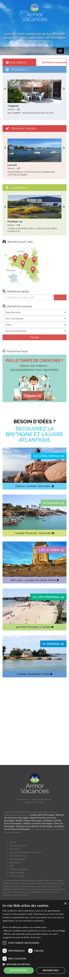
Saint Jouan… (17, 580)
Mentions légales (17, 872)
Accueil (12, 842)
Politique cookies (17, 876)
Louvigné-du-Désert (36, 580)
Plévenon (20, 486)
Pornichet (32, 627)
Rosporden (45, 533)
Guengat (19, 533)
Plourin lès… (31, 533)
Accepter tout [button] (18, 970)
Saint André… (44, 486)
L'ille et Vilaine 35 (51, 550)
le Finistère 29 (53, 503)
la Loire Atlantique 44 (48, 597)
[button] (34, 964)
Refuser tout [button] (51, 970)
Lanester (21, 674)
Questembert (34, 674)
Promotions (14, 849)
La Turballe (45, 627)
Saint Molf (21, 627)
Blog (11, 866)
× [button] (65, 903)
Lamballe (31, 486)
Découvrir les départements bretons (25, 852)
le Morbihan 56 (53, 644)
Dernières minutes (17, 845)
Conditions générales (18, 869)
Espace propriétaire (18, 859)
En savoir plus (34, 937)
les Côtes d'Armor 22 (49, 456)
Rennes (52, 580)
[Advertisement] (34, 717)
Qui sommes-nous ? (18, 856)
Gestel (46, 674)
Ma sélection (15, 862)
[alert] (34, 938)
